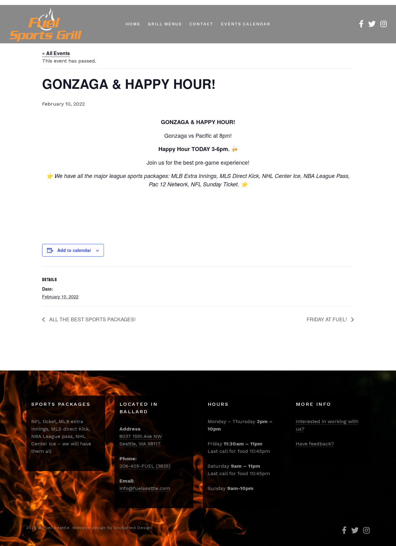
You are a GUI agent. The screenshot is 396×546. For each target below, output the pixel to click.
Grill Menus (165, 24)
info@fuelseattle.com (144, 488)
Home (133, 24)
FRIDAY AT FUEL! (327, 319)
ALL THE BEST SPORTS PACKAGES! (92, 319)
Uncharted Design (133, 528)
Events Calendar (245, 24)
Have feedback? (315, 444)
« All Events (56, 53)
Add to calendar (74, 250)
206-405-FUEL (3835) (144, 466)
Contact (201, 24)
